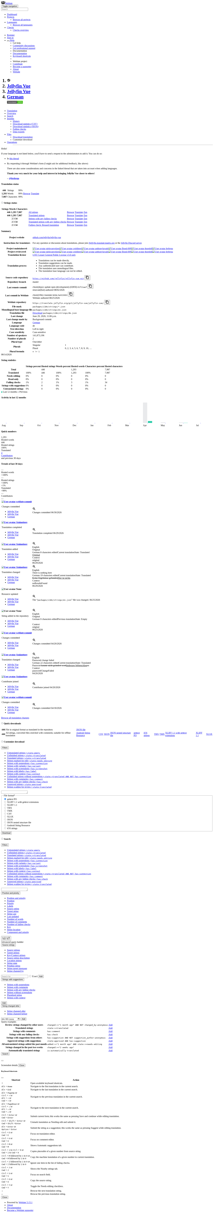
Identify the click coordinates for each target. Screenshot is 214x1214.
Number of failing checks (18, 924)
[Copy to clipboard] (87, 277)
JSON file (80, 729)
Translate (35, 193)
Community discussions (24, 45)
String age (11, 914)
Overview (11, 113)
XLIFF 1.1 (12, 805)
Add (41, 976)
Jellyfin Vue (18, 85)
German (15, 96)
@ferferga (14, 178)
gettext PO (12, 799)
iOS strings (147, 734)
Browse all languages (22, 25)
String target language (17, 968)
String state (12, 963)
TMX (162, 734)
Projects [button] (10, 17)
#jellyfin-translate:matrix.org (102, 243)
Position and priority (16, 898)
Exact (35, 976)
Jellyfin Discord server (131, 243)
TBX (156, 734)
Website (16, 72)
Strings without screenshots (19, 992)
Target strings (13, 952)
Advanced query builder (12, 942)
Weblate (9, 3)
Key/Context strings (16, 955)
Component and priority (18, 932)
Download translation (23, 137)
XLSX (209, 734)
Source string (13, 908)
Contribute (18, 64)
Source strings (13, 950)
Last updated (13, 916)
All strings (33, 212)
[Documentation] (2, 203)
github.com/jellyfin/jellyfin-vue (47, 237)
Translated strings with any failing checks (47, 222)
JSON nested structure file (19, 822)
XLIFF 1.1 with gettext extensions (23, 802)
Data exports (18, 131)
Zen (85, 212)
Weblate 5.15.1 (25, 1202)
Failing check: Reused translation (44, 225)
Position (10, 901)
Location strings (14, 960)
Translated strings (37, 215)
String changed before (17, 1014)
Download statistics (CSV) (25, 124)
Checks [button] (10, 27)
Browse (26, 193)
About (16, 69)
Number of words (15, 919)
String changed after (16, 1011)
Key (9, 927)
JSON (107, 734)
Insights (10, 118)
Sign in (10, 37)
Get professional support (24, 48)
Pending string (13, 966)
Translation (12, 110)
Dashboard (12, 14)
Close (21, 1065)
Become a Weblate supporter (20, 1210)
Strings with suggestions (18, 984)
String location (13, 929)
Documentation (20, 53)
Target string (12, 911)
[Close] (2, 1060)
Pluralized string (14, 995)
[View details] (34, 510)
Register (11, 35)
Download (37, 313)
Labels (10, 906)
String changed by (15, 971)
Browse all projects (21, 19)
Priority (10, 903)
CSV (101, 734)
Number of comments (17, 922)
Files (9, 134)
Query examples (8, 1022)
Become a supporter (22, 66)
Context (36, 557)
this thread (14, 158)
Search (10, 116)
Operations (12, 142)
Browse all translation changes (15, 718)
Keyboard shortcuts (22, 56)
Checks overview (21, 30)
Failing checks (19, 129)
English (35, 547)
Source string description (18, 958)
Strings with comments (17, 987)
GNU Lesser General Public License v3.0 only (54, 255)
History (16, 121)
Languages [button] (12, 22)
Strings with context (16, 997)
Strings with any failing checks (43, 218)
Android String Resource (83, 734)
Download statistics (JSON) (25, 126)
